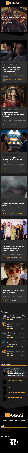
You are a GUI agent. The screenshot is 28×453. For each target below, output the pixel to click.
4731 (16, 306)
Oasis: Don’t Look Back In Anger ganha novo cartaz (13, 291)
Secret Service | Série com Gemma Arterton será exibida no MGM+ (13, 160)
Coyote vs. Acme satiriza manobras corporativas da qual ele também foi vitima (16, 333)
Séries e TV (10, 109)
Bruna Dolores (9, 22)
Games (5, 64)
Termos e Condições (6, 429)
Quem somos (5, 433)
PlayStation (11, 64)
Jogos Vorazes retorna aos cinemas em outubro (15, 388)
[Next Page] (20, 306)
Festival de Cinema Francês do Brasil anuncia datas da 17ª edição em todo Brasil (13, 248)
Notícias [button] (5, 420)
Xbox (16, 64)
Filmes (4, 200)
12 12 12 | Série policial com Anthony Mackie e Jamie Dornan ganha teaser (15, 399)
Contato (23, 420)
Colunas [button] (17, 420)
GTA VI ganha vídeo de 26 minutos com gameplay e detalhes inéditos (12, 69)
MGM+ (5, 154)
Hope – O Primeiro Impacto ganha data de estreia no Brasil (15, 382)
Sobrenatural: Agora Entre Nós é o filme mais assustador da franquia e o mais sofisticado (16, 342)
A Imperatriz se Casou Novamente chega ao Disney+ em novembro (13, 114)
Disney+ (4, 109)
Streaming (16, 109)
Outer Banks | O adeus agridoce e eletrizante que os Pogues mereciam (16, 324)
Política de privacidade (7, 431)
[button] (21, 3)
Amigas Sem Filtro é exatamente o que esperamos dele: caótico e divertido (16, 351)
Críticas (11, 420)
